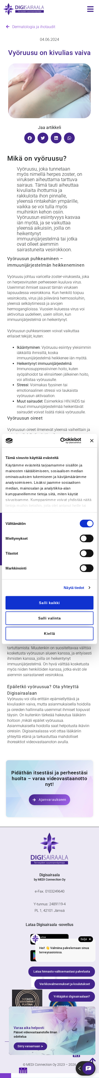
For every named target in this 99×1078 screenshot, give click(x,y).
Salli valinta (49, 618)
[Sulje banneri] (91, 440)
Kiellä (49, 633)
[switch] (86, 538)
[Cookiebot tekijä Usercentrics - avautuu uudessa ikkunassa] (61, 441)
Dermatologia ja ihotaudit (32, 26)
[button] (29, 138)
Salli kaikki (49, 602)
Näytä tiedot (74, 588)
